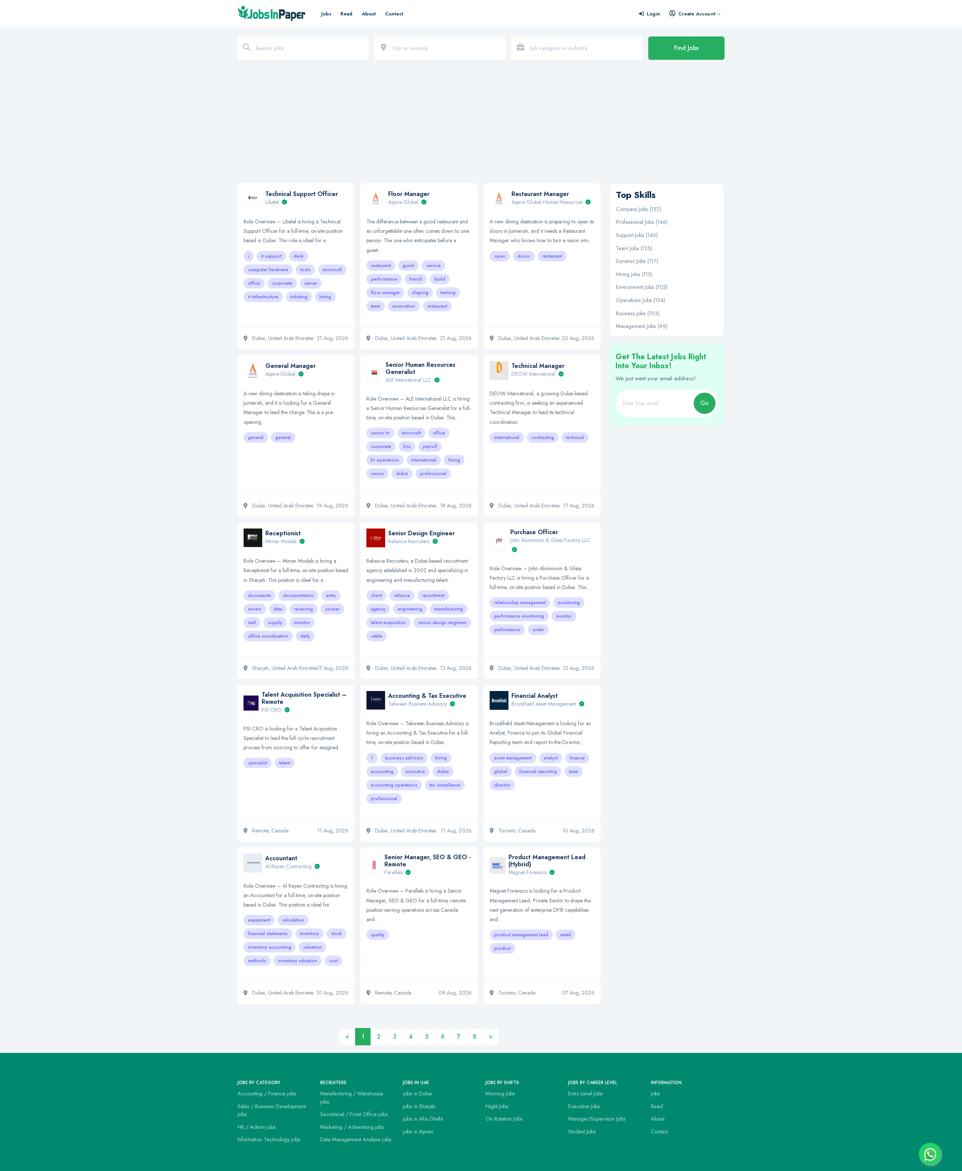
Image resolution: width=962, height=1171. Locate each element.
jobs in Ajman (418, 1131)
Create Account (696, 13)
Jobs (326, 13)
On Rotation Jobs (504, 1118)
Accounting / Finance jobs (266, 1093)
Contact (394, 13)
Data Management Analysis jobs (356, 1139)
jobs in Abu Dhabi (423, 1118)
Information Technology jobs (269, 1139)
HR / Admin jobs (256, 1127)
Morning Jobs (500, 1093)
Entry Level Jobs (585, 1093)
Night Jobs (497, 1106)
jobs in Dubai (417, 1093)
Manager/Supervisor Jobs (597, 1118)
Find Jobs (686, 48)
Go (704, 403)
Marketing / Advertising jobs (352, 1127)
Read (346, 13)
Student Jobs (582, 1131)
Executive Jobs (584, 1106)
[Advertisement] (481, 125)
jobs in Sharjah (419, 1106)
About (369, 13)
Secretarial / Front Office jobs (354, 1114)
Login (653, 13)
